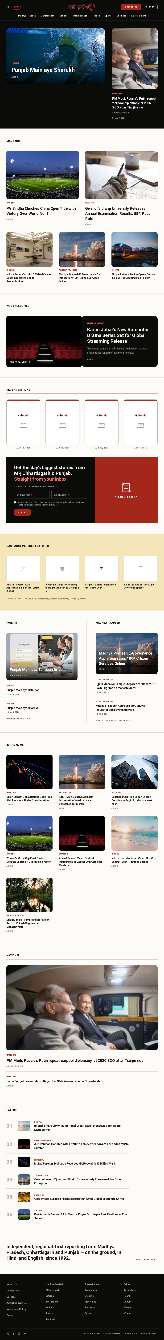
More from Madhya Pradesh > (113, 720)
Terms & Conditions (149, 1333)
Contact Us (12, 1290)
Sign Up (22, 512)
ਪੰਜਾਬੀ (16, 7)
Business (121, 16)
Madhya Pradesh (27, 16)
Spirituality (90, 1301)
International (80, 16)
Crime (127, 1284)
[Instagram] (19, 1333)
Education (90, 1307)
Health (127, 1296)
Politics (96, 16)
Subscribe (131, 7)
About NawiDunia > (147, 1259)
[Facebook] (13, 1333)
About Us (11, 1284)
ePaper (127, 1313)
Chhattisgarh (47, 16)
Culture (127, 1301)
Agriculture (130, 1290)
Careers (11, 1296)
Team (9, 1315)
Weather (128, 1307)
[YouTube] (25, 1333)
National (63, 16)
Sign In (150, 7)
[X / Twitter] (7, 1333)
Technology (91, 1290)
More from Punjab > (18, 719)
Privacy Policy (131, 1333)
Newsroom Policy (16, 1309)
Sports (108, 16)
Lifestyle (89, 1296)
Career (88, 1313)
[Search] (7, 7)
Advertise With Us (16, 1303)
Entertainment (138, 16)
